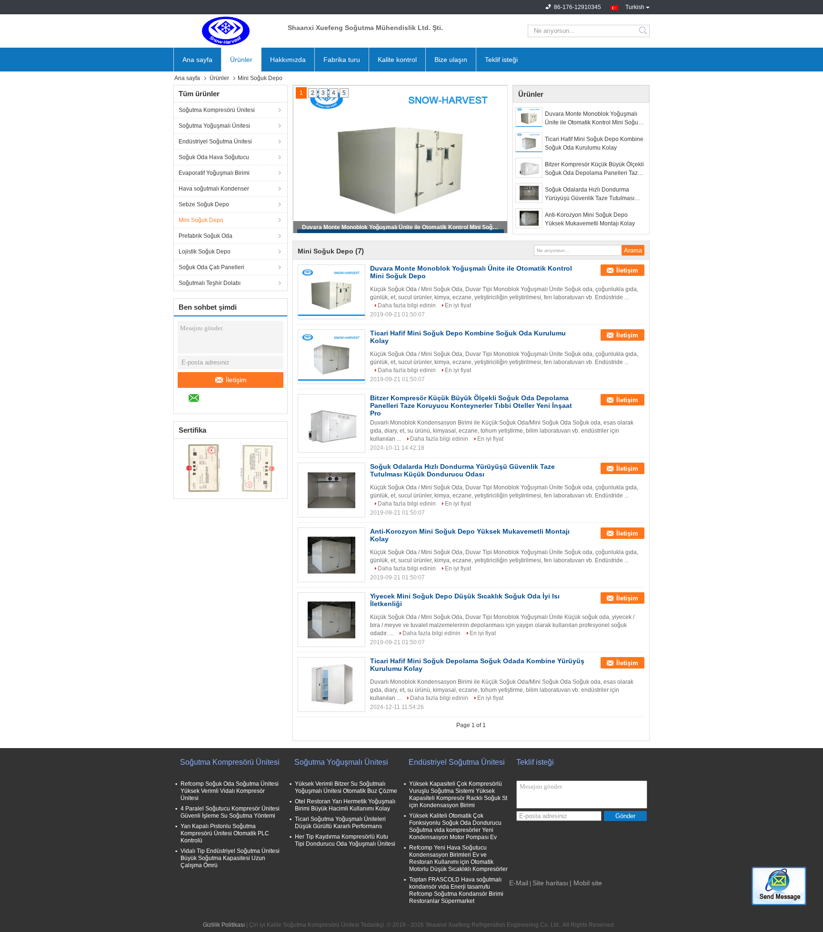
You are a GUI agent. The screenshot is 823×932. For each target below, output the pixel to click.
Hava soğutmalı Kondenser (214, 188)
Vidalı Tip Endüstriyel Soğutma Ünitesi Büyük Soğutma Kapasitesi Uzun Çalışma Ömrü (230, 858)
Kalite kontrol (397, 59)
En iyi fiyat (458, 305)
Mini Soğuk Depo (201, 220)
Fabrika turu (341, 59)
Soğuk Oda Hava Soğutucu (214, 157)
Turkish (634, 6)
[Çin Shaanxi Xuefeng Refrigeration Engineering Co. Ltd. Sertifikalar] (202, 467)
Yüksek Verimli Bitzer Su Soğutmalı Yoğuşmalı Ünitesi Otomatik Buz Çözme (346, 787)
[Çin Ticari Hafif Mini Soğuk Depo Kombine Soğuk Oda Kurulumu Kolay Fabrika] (331, 357)
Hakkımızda (288, 59)
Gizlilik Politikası (224, 925)
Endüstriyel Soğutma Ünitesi (215, 141)
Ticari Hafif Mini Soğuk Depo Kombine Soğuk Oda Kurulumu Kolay (594, 143)
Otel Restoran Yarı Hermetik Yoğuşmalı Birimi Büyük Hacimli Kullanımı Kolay (345, 805)
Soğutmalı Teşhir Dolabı (210, 283)
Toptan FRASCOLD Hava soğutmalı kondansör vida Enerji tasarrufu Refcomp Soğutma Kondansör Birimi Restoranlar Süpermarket (456, 890)
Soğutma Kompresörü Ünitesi (217, 110)
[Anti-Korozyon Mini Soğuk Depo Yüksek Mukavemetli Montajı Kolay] (528, 218)
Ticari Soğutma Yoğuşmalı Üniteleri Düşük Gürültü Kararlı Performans (340, 823)
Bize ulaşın (450, 59)
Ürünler (241, 59)
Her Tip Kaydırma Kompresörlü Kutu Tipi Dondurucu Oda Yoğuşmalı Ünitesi (345, 840)
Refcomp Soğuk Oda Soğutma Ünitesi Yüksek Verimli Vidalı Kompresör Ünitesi (230, 790)
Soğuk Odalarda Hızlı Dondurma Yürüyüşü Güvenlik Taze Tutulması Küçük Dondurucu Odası (589, 194)
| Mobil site (586, 883)
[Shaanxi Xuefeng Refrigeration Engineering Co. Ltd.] (225, 31)
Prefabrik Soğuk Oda (205, 236)
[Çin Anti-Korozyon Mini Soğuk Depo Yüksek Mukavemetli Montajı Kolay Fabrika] (331, 555)
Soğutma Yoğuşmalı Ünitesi (214, 125)
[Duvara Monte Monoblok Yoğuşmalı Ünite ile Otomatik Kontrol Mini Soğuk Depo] (528, 117)
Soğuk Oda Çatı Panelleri (211, 267)
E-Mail (518, 883)
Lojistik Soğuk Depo (205, 251)
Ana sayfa (197, 59)
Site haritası (550, 883)
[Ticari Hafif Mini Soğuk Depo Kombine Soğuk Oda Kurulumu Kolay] (528, 142)
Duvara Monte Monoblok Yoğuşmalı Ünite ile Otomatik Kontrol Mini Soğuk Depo (401, 227)
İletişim (236, 380)
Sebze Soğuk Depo (204, 204)
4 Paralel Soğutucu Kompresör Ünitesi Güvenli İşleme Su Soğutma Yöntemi (230, 812)
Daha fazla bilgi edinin (407, 305)
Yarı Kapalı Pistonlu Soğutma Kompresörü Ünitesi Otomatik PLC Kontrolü (225, 833)
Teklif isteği (501, 59)
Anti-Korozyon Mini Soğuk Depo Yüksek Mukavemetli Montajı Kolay (590, 219)
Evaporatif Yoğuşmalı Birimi (214, 173)
